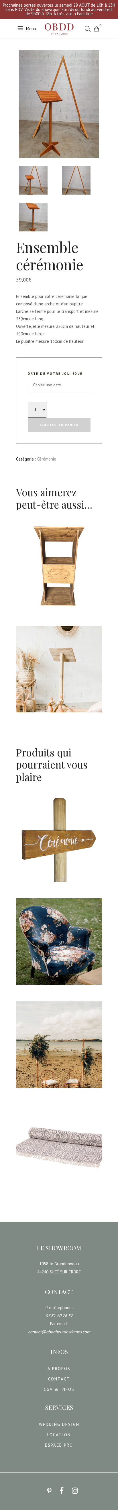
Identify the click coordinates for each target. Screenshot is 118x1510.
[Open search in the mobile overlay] (88, 28)
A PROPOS (59, 1368)
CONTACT (59, 1379)
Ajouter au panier (59, 425)
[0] (96, 28)
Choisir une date (36, 613)
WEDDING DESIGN (59, 1424)
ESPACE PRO (59, 1445)
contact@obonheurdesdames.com (59, 1331)
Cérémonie (46, 459)
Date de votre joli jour (55, 374)
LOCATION (59, 1434)
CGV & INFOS (59, 1389)
